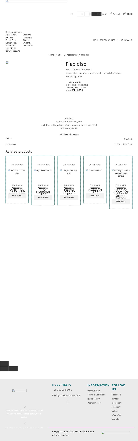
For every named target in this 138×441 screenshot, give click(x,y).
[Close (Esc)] (4, 363)
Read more (17, 196)
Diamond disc (95, 191)
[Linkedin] (128, 40)
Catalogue (27, 37)
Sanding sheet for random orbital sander (121, 194)
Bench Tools (11, 40)
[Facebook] (120, 40)
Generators (10, 45)
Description (69, 118)
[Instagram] (124, 40)
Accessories (72, 55)
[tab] (69, 118)
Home (51, 55)
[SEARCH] (96, 14)
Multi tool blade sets (17, 191)
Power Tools (11, 35)
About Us (27, 40)
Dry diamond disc (43, 192)
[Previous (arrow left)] (4, 368)
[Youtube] (131, 40)
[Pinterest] (126, 40)
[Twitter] (122, 40)
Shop (60, 55)
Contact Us (28, 45)
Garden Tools (11, 43)
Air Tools (9, 37)
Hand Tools (10, 48)
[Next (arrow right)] (13, 368)
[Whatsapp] (129, 40)
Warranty (27, 43)
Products (27, 35)
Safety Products (13, 51)
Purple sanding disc (69, 192)
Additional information (69, 134)
